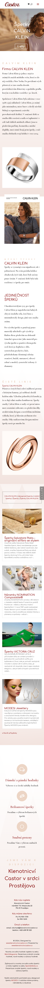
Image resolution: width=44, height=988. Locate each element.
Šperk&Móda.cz (31, 966)
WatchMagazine (11, 954)
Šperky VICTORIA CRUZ (19, 651)
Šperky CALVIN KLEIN (29, 498)
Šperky (16, 498)
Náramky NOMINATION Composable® (19, 596)
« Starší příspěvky (9, 733)
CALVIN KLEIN (11, 496)
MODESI (14, 980)
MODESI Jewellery (16, 708)
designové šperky (25, 496)
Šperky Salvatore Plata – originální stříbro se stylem (21, 539)
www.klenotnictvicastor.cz (16, 943)
